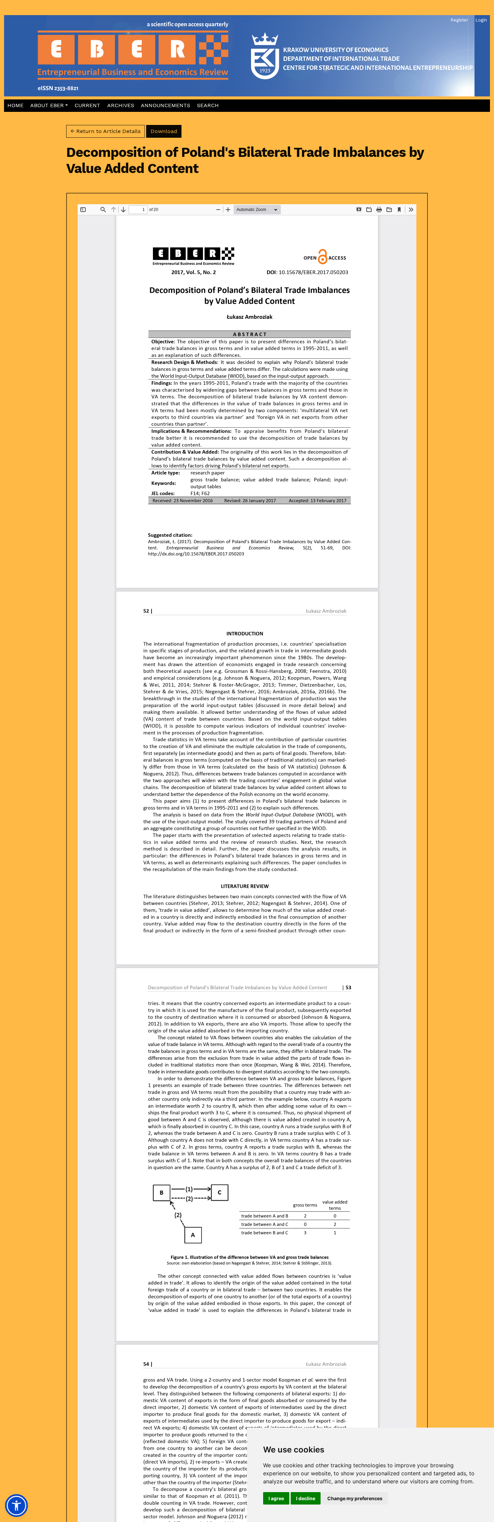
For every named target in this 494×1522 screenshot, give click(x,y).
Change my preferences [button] (354, 1498)
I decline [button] (305, 1498)
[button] (49, 105)
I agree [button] (276, 1498)
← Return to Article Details (105, 131)
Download (166, 131)
